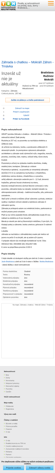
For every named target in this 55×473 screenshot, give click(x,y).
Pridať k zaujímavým (21, 112)
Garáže (8, 392)
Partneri (8, 454)
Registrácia (10, 409)
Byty (7, 375)
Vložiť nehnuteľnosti (12, 397)
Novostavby (10, 380)
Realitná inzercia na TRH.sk (16, 443)
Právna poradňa (11, 426)
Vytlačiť (26, 115)
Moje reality (8, 403)
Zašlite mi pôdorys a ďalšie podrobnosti (27, 100)
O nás (8, 432)
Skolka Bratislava (46, 262)
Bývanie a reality (11, 423)
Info (5, 437)
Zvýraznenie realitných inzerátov (17, 449)
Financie (9, 429)
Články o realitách (11, 420)
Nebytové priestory (12, 383)
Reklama (9, 452)
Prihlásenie (9, 406)
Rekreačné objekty (12, 386)
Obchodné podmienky (13, 457)
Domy (8, 378)
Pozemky (9, 389)
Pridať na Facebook (21, 119)
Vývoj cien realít (10, 414)
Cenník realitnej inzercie (14, 446)
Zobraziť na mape (22, 108)
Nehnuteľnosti (9, 371)
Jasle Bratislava (7, 262)
